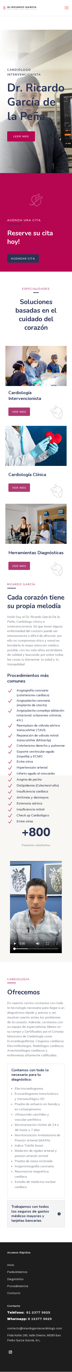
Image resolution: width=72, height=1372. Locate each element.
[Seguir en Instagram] (10, 1352)
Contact (13, 1293)
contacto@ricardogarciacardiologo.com (34, 1328)
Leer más (21, 136)
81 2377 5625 (37, 1312)
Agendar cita (23, 258)
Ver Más (19, 411)
